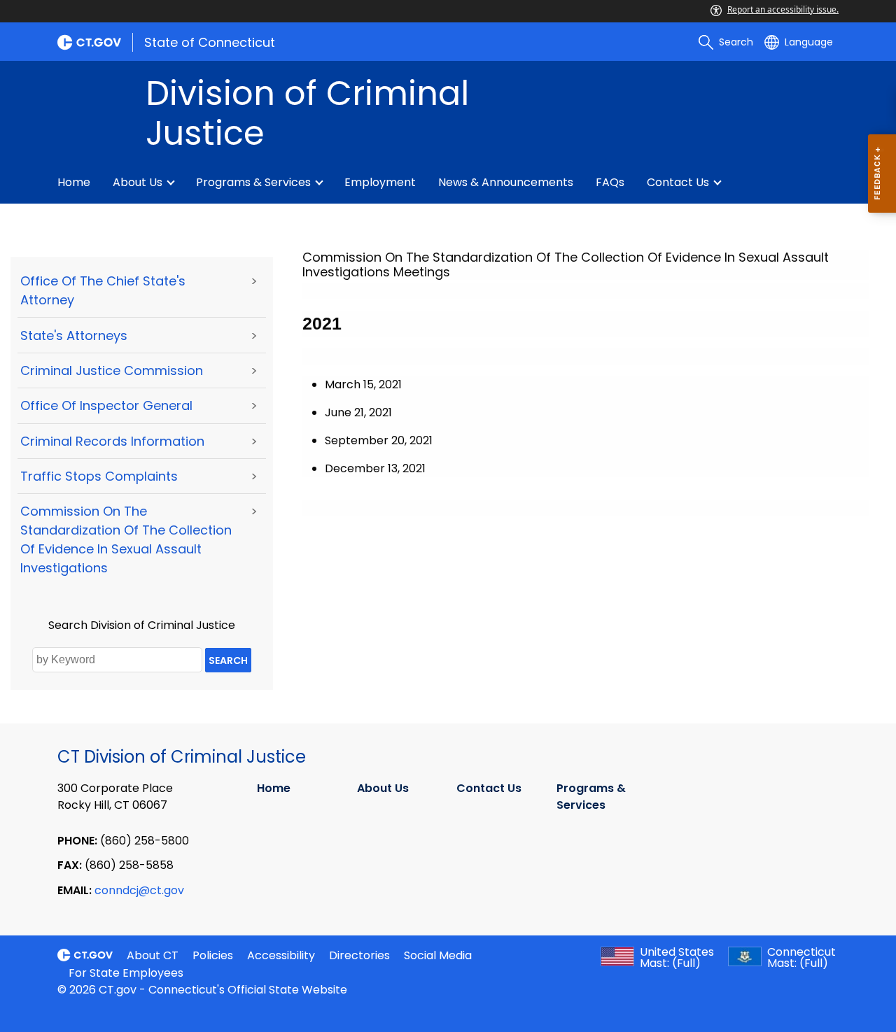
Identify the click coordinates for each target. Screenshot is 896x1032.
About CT (152, 955)
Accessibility (281, 955)
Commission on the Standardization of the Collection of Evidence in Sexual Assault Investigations (126, 539)
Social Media (438, 955)
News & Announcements (505, 182)
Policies (212, 955)
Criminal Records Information (112, 441)
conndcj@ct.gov (139, 890)
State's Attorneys (73, 335)
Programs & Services (253, 182)
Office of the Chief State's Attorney (103, 290)
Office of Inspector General (106, 405)
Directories (359, 955)
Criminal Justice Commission (111, 370)
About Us (137, 182)
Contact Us (678, 182)
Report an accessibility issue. (783, 9)
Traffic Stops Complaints (99, 476)
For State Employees (126, 973)
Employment (380, 182)
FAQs (610, 182)
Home (73, 182)
